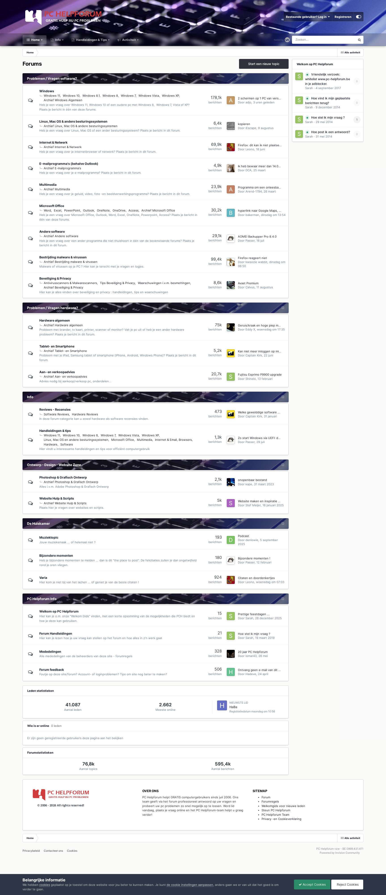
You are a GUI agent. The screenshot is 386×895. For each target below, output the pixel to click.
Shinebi (250, 379)
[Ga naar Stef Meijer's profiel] (231, 503)
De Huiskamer (38, 523)
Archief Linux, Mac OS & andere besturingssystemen (80, 126)
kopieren (244, 124)
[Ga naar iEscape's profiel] (231, 126)
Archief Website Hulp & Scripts (65, 503)
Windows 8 (110, 95)
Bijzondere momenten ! (254, 558)
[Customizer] (358, 16)
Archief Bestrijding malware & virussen (70, 261)
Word (47, 210)
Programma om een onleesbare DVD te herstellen (272, 187)
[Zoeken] (359, 40)
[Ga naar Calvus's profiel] (231, 285)
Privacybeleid (31, 850)
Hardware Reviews (85, 414)
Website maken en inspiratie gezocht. (264, 501)
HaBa (233, 707)
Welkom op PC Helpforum (59, 611)
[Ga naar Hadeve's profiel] (231, 672)
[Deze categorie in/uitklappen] (282, 79)
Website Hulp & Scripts (56, 498)
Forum (266, 797)
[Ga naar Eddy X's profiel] (231, 327)
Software (66, 444)
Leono (249, 149)
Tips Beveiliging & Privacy (117, 283)
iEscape (250, 128)
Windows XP (170, 95)
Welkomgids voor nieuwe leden (283, 806)
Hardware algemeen (54, 320)
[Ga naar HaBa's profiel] (222, 705)
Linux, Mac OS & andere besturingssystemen (73, 121)
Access (133, 210)
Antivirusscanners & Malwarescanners (70, 283)
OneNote (103, 210)
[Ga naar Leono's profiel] (231, 147)
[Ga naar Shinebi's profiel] (231, 377)
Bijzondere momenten (56, 555)
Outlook (88, 210)
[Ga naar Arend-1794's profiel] (231, 189)
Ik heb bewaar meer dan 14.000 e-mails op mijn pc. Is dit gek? (281, 166)
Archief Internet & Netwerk (63, 147)
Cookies (72, 850)
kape (248, 484)
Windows (46, 91)
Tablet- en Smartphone (56, 346)
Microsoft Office (51, 206)
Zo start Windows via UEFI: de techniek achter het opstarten (280, 438)
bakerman (252, 215)
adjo (248, 102)
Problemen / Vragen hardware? (52, 308)
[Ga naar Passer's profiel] (231, 238)
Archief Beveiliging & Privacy (63, 287)
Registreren (343, 17)
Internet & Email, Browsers (173, 439)
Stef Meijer (253, 505)
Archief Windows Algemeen (63, 100)
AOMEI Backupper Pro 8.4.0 (257, 236)
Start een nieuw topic (263, 64)
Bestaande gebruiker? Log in (307, 17)
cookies (44, 885)
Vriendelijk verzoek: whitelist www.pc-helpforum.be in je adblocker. (327, 79)
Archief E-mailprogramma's (62, 168)
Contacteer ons (53, 850)
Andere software (52, 231)
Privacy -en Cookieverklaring (281, 819)
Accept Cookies (314, 884)
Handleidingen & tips (55, 431)
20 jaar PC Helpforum (253, 652)
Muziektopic (48, 537)
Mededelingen (50, 651)
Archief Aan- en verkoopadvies (65, 376)
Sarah (249, 618)
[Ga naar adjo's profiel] (231, 100)
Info (58, 40)
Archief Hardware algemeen (63, 325)
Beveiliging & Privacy (55, 278)
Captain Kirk (253, 355)
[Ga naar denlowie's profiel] (231, 540)
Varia (43, 577)
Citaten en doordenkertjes (256, 578)
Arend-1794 (253, 191)
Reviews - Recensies (55, 409)
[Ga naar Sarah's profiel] (231, 616)
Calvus (250, 287)
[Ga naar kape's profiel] (231, 482)
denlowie (251, 540)
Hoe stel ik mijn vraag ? (254, 634)
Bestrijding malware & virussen (63, 257)
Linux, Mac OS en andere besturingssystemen (76, 439)
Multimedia (48, 184)
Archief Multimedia (57, 189)
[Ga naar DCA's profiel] (231, 168)
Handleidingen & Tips (91, 40)
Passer (250, 240)
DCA (248, 170)
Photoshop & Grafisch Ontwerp (63, 477)
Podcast (243, 536)
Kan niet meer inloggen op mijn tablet (264, 351)
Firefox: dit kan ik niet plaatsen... (261, 145)
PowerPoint (72, 210)
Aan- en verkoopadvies (57, 372)
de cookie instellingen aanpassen (190, 885)
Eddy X (250, 329)
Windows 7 (128, 95)
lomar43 (251, 656)
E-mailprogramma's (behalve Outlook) (68, 163)
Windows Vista (148, 95)
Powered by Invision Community (340, 852)
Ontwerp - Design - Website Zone (54, 465)
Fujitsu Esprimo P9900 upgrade (260, 374)
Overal (345, 39)
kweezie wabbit (256, 262)
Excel (57, 210)
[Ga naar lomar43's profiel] (231, 654)
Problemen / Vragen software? (52, 78)
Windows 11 (52, 95)
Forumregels (270, 801)
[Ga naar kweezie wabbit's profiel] (231, 262)
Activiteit (129, 40)
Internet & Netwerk (53, 142)
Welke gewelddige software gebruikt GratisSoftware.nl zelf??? (281, 412)
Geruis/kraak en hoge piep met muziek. (265, 325)
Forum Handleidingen (55, 633)
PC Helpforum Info (42, 599)
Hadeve (250, 674)
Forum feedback (51, 669)
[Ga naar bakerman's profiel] (231, 213)
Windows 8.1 (91, 95)
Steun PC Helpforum (276, 810)
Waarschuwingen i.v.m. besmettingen (164, 283)
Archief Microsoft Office (158, 210)
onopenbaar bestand (252, 480)
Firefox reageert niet (252, 258)
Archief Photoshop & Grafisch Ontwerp (71, 482)
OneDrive (119, 210)
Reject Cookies (347, 884)
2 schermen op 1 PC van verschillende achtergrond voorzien (280, 98)
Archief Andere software (61, 236)
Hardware (50, 444)
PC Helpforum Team (275, 814)
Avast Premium (248, 283)
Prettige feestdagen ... (254, 614)
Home (35, 40)
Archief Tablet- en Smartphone (65, 351)
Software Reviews (56, 414)
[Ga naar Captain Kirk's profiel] (231, 353)
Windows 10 (71, 95)
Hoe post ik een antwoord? (330, 132)
